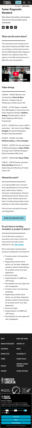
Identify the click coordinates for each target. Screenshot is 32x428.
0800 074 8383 (25, 6)
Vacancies (4, 349)
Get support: (18, 6)
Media (19, 349)
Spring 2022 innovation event (14, 218)
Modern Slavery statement (22, 365)
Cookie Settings (22, 371)
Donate (18, 2)
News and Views (22, 339)
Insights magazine (7, 344)
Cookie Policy (21, 359)
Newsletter (5, 354)
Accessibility (21, 354)
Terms (3, 359)
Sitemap (3, 371)
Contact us (20, 344)
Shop (2, 339)
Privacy (3, 366)
